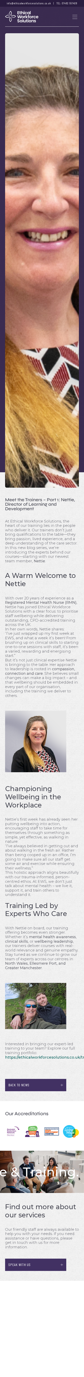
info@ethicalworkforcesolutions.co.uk (29, 3)
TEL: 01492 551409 (66, 3)
